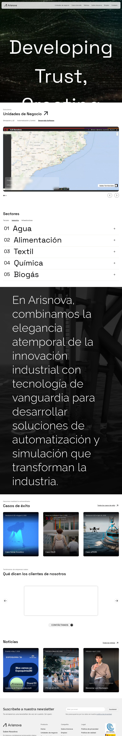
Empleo (106, 5)
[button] (110, 195)
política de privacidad (104, 714)
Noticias (86, 5)
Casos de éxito (77, 5)
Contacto (114, 5)
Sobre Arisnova (97, 5)
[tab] (10, 121)
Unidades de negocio (62, 5)
